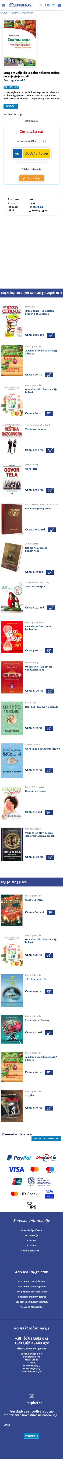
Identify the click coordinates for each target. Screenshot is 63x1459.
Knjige (4, 13)
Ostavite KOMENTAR (46, 1138)
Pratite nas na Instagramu (32, 1286)
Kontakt (31, 1240)
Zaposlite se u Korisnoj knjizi (31, 1301)
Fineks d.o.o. (36, 206)
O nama (31, 1245)
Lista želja (34, 178)
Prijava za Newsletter (31, 1306)
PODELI (10, 106)
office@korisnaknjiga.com (31, 1348)
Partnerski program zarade (31, 1296)
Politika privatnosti (31, 1250)
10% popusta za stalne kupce (32, 1291)
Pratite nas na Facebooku (32, 1281)
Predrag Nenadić (14, 80)
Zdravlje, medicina (22, 13)
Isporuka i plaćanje (31, 1230)
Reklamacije (31, 1235)
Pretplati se (31, 1435)
